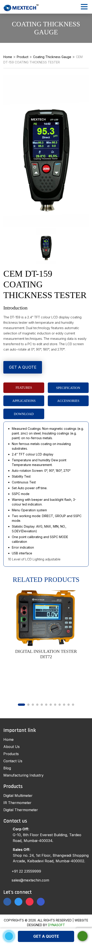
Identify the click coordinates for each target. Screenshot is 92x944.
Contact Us (12, 761)
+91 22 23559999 (26, 871)
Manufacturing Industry (23, 775)
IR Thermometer (17, 802)
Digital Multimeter (18, 795)
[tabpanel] (46, 624)
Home (8, 739)
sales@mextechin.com (30, 880)
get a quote (46, 936)
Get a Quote (22, 367)
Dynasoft (56, 925)
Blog (7, 768)
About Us (11, 746)
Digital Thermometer (20, 810)
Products (11, 754)
